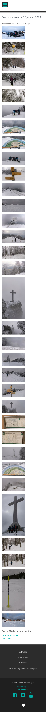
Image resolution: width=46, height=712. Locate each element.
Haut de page (7, 638)
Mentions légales (23, 686)
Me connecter (23, 689)
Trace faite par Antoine (10, 635)
